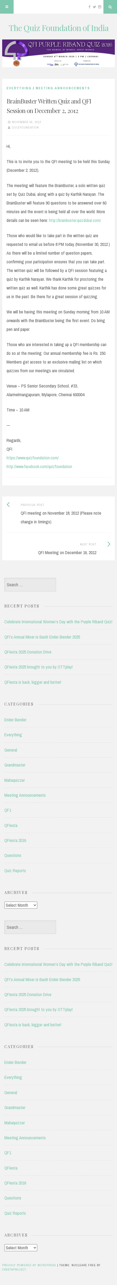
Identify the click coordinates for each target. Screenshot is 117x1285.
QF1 (7, 810)
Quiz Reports (15, 871)
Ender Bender (15, 720)
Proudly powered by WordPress (29, 1265)
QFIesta (10, 825)
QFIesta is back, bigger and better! (32, 682)
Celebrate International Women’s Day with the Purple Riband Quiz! (58, 622)
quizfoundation (25, 127)
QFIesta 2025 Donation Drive (27, 652)
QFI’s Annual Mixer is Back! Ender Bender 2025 (42, 637)
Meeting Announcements (63, 88)
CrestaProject (14, 1269)
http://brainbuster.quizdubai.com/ (75, 220)
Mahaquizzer (14, 780)
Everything (19, 88)
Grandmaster (14, 765)
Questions (12, 855)
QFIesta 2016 (15, 840)
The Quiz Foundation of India (59, 27)
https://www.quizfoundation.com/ (33, 458)
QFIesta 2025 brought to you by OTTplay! (38, 667)
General (10, 750)
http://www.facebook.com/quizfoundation (39, 466)
